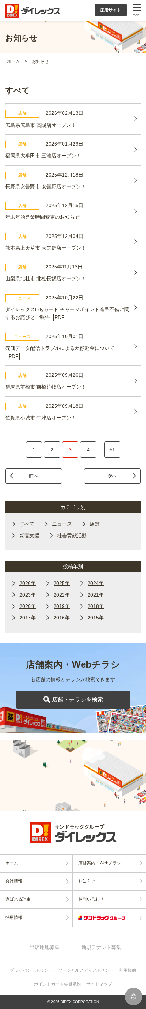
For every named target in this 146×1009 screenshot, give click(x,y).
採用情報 (13, 917)
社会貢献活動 (72, 535)
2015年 (96, 617)
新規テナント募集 (101, 947)
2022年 (62, 595)
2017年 (27, 617)
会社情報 (13, 881)
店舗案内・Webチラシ (99, 863)
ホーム (13, 61)
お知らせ (40, 61)
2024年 (96, 583)
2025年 (62, 583)
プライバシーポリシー (31, 970)
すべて (26, 524)
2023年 (27, 595)
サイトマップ (99, 984)
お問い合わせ (91, 899)
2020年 (27, 606)
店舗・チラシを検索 (77, 699)
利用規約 (127, 970)
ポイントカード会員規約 (57, 984)
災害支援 (29, 535)
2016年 (62, 617)
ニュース (62, 524)
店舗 (95, 524)
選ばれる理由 (18, 899)
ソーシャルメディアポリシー (85, 970)
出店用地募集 (45, 947)
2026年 (27, 583)
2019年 (62, 606)
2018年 (96, 606)
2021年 (96, 595)
